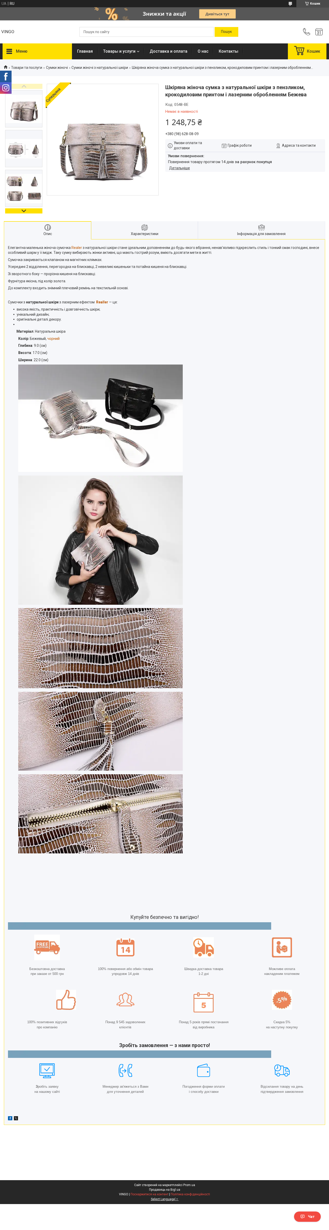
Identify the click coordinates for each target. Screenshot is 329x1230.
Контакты (228, 51)
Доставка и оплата (168, 51)
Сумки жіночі (57, 68)
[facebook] (10, 1119)
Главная (85, 51)
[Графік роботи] (319, 32)
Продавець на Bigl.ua (164, 1189)
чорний (53, 339)
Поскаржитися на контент (149, 1194)
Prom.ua (189, 1185)
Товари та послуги (26, 68)
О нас (203, 51)
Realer (76, 248)
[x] (16, 1119)
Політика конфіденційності (190, 1194)
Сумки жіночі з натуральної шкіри (99, 68)
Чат (311, 1217)
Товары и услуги (119, 51)
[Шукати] (226, 32)
